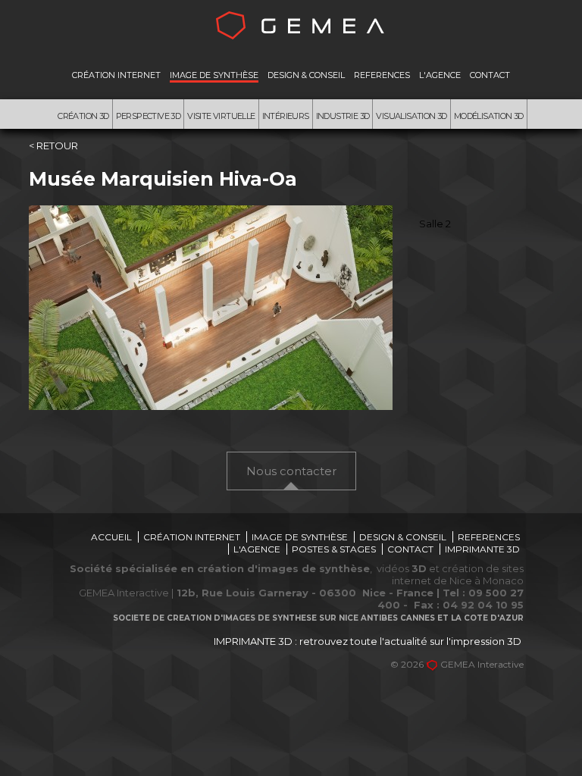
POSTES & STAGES (334, 549)
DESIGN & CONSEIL (306, 75)
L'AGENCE (440, 75)
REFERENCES (382, 75)
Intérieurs (285, 116)
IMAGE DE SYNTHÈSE (214, 75)
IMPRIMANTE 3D (482, 549)
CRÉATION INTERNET (116, 75)
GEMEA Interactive (482, 664)
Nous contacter (291, 471)
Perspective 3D (148, 116)
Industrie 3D (343, 116)
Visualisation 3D (411, 116)
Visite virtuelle (221, 116)
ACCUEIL (111, 537)
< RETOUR (53, 145)
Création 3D (83, 116)
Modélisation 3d (489, 116)
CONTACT (490, 75)
